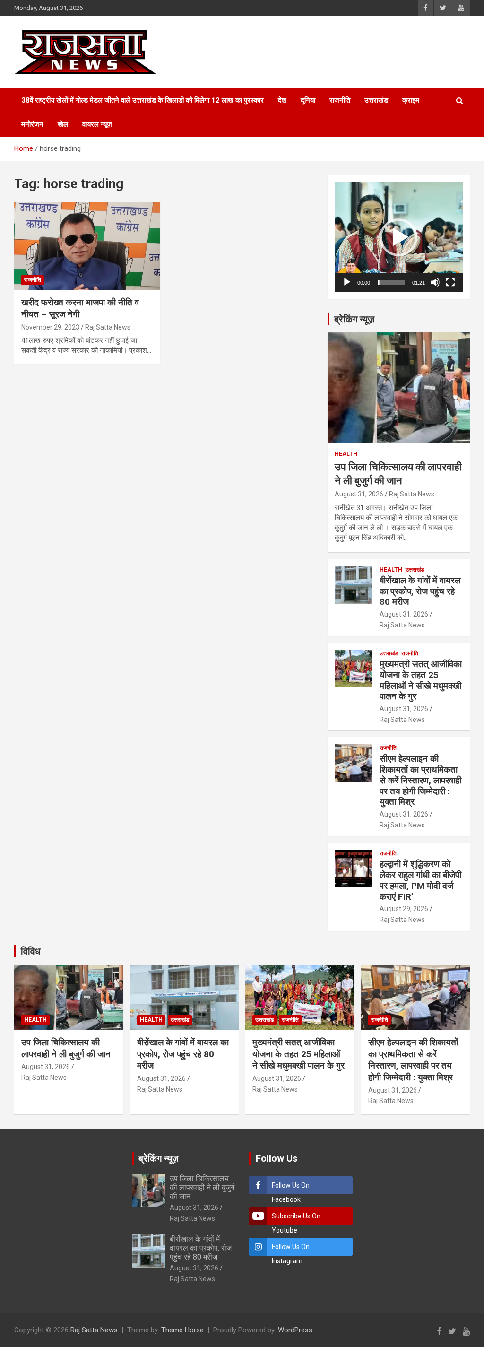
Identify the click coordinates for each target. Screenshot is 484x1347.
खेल (63, 124)
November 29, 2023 (50, 327)
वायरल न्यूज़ (97, 124)
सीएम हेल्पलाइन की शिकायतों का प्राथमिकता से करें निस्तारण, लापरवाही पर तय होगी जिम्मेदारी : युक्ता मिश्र (420, 780)
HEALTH (346, 454)
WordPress (295, 1330)
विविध (31, 951)
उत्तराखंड (376, 100)
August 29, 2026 (404, 908)
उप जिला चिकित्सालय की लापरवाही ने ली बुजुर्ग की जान (66, 1048)
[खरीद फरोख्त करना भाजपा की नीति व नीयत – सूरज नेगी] (87, 246)
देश (282, 100)
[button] (398, 237)
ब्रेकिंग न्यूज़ (354, 319)
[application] (399, 237)
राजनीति (339, 100)
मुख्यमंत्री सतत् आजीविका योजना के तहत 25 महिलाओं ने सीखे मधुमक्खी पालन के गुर (421, 680)
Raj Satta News (107, 327)
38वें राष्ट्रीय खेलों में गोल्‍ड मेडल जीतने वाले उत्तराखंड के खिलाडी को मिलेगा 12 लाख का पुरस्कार (142, 100)
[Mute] (435, 282)
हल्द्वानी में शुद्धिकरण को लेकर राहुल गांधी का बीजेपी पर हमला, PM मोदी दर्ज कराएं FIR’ (420, 880)
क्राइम (410, 100)
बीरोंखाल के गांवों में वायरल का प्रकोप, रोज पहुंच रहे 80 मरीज (420, 591)
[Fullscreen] (450, 282)
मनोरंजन (32, 124)
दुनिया (308, 100)
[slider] (391, 282)
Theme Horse (182, 1330)
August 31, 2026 (359, 494)
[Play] (347, 282)
